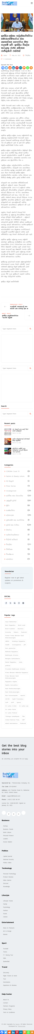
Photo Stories (11, 486)
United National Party (12, 720)
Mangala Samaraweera (12, 658)
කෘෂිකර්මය (10, 510)
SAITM (7, 699)
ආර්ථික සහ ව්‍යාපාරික (14, 496)
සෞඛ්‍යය (9, 559)
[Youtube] (19, 814)
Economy (8, 632)
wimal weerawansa (11, 723)
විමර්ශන (9, 549)
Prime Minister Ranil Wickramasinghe (12, 677)
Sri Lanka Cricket (11, 706)
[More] (31, 67)
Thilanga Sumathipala (12, 716)
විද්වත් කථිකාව (12, 540)
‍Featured (23, 723)
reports (22, 695)
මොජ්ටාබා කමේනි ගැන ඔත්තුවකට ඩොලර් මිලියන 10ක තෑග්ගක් (20, 450)
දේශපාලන (10, 515)
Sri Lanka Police (10, 709)
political (7, 665)
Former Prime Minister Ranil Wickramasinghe (14, 636)
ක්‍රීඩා (8, 505)
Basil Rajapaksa (10, 625)
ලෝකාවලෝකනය (12, 535)
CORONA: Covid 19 (12, 471)
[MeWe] (20, 67)
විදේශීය (27, 55)
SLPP (12, 702)
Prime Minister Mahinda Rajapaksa (16, 672)
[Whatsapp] (27, 67)
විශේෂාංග (10, 554)
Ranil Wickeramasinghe (12, 688)
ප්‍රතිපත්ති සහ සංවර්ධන (15, 520)
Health (7, 645)
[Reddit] (10, 67)
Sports (19, 702)
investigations (16, 645)
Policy (26, 759)
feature (16, 632)
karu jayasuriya (10, 648)
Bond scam (21, 625)
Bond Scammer (10, 628)
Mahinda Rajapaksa (11, 651)
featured (24, 632)
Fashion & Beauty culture (15, 476)
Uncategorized (11, 491)
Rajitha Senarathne (11, 685)
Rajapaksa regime (11, 681)
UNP (23, 720)
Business (21, 628)
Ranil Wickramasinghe (12, 692)
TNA (23, 716)
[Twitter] (6, 67)
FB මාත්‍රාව (10, 481)
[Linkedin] (13, 67)
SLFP (6, 702)
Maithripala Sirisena (11, 655)
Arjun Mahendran (11, 622)
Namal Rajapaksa (10, 662)
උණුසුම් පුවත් (11, 501)
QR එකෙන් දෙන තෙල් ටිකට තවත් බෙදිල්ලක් (20, 430)
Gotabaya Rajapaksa (18, 641)
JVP (25, 645)
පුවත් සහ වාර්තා (12, 525)
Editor (5, 55)
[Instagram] (14, 814)
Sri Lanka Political (11, 713)
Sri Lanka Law (23, 706)
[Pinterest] (17, 67)
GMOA (7, 641)
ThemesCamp (21, 1026)
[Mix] (24, 67)
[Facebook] (2, 67)
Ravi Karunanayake (11, 695)
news (20, 662)
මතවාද (9, 530)
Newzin (18, 1024)
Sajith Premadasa (17, 699)
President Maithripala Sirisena (15, 669)
